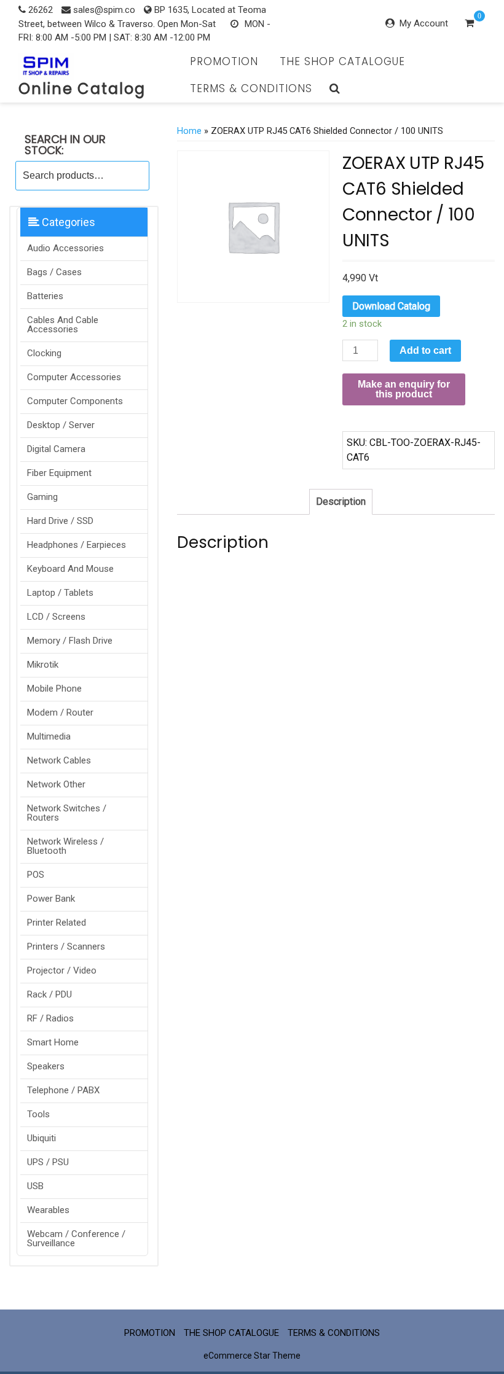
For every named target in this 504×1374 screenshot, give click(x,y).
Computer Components (75, 401)
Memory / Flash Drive (69, 640)
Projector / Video (61, 970)
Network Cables (59, 760)
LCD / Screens (56, 616)
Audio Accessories (65, 248)
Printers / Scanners (66, 946)
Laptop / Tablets (60, 592)
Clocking (44, 353)
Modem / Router (60, 712)
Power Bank (51, 898)
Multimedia (49, 736)
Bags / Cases (54, 272)
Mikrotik (42, 664)
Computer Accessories (74, 377)
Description (341, 501)
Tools (38, 1114)
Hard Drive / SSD (60, 520)
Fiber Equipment (59, 472)
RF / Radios (50, 1018)
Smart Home (53, 1042)
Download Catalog (391, 306)
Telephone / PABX (63, 1090)
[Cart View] (469, 24)
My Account (424, 23)
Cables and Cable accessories (62, 324)
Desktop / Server (61, 425)
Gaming (42, 496)
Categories (67, 222)
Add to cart (425, 350)
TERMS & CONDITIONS (251, 88)
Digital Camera (56, 449)
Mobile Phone (54, 688)
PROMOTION (224, 61)
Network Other (56, 784)
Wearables (48, 1210)
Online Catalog (82, 89)
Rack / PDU (49, 994)
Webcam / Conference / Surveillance (76, 1238)
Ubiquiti (41, 1138)
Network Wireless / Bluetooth (65, 846)
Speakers (46, 1066)
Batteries (45, 296)
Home (189, 130)
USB (35, 1186)
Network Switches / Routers (66, 813)
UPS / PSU (48, 1162)
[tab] (340, 502)
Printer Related (56, 922)
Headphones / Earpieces (76, 544)
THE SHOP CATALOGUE (342, 61)
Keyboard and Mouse (70, 568)
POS (35, 874)
